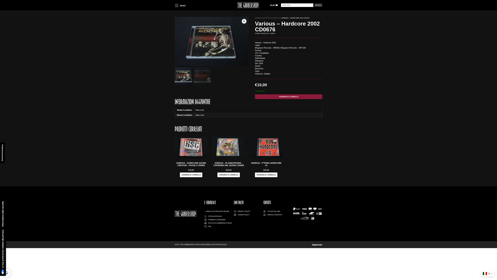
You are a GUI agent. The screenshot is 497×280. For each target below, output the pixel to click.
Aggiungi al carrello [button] (191, 175)
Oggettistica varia (269, 18)
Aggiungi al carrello (288, 97)
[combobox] (297, 5)
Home (257, 18)
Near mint (200, 110)
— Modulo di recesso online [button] (216, 211)
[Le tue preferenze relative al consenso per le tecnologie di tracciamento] (2, 152)
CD (279, 18)
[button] (244, 21)
